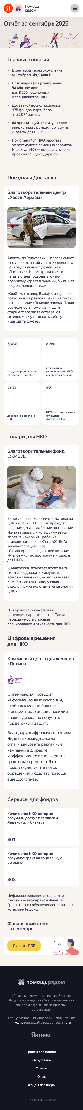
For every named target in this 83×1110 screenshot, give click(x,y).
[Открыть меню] (74, 8)
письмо (18, 1022)
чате (67, 1022)
